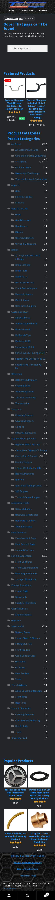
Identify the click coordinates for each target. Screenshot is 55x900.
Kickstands (21, 596)
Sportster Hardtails (25, 602)
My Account (27, 10)
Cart (42, 893)
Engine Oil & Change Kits (28, 467)
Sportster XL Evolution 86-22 (30, 358)
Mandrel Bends (23, 329)
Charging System (24, 415)
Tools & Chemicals (21, 708)
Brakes (14, 249)
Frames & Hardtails (21, 585)
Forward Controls (24, 550)
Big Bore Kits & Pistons (27, 444)
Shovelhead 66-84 (24, 346)
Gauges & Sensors (24, 420)
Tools (18, 731)
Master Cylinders (24, 294)
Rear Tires (20, 702)
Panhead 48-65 (23, 341)
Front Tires (21, 696)
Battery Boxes (22, 632)
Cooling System (23, 461)
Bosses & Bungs (23, 508)
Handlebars (21, 226)
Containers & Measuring (27, 720)
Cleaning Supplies (24, 714)
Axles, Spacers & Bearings (28, 690)
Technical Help (27, 875)
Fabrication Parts (20, 502)
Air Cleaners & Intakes (26, 149)
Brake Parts (21, 276)
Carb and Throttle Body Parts (30, 155)
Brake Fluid (21, 270)
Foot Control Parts (25, 544)
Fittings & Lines (23, 643)
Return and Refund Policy (27, 862)
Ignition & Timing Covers (28, 485)
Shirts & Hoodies (24, 196)
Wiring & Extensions (25, 243)
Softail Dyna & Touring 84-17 (30, 352)
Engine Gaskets (23, 614)
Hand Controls (23, 220)
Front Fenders (22, 649)
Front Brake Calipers (26, 288)
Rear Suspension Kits (26, 573)
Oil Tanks (20, 667)
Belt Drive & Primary (26, 379)
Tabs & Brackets (23, 526)
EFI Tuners (20, 161)
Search (27, 895)
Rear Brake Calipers (25, 305)
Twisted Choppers (14, 18)
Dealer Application (27, 868)
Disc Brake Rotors (24, 282)
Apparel (15, 184)
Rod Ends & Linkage (25, 520)
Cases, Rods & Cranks (26, 456)
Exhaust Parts (22, 317)
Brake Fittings (22, 264)
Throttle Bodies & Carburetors (31, 179)
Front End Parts (23, 561)
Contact (43, 10)
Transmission (22, 403)
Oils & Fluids (21, 726)
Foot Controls (18, 532)
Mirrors (19, 232)
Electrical (16, 409)
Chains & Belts (22, 385)
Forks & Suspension (21, 555)
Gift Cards (16, 620)
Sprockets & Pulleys (25, 397)
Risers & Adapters (24, 237)
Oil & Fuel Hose (23, 167)
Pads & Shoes (22, 300)
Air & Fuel (16, 143)
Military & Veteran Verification (27, 855)
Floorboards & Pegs (25, 538)
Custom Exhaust (19, 311)
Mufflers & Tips (23, 335)
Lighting (19, 426)
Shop (11, 10)
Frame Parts (21, 591)
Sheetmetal (17, 626)
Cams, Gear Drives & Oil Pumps (31, 450)
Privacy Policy (9, 888)
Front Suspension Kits (26, 567)
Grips (18, 214)
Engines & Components (23, 438)
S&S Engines (21, 491)
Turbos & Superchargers (27, 497)
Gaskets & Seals (19, 608)
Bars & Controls (19, 208)
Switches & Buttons (25, 432)
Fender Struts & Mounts (27, 638)
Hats (17, 190)
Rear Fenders (22, 673)
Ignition (19, 479)
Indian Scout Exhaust (26, 323)
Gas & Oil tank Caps (25, 655)
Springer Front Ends (25, 579)
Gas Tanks (20, 661)
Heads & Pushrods (24, 473)
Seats (18, 679)
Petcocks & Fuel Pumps (27, 173)
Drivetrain (16, 373)
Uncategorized (19, 737)
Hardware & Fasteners (26, 514)
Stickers (19, 202)
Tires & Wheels (19, 685)
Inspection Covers (24, 391)
